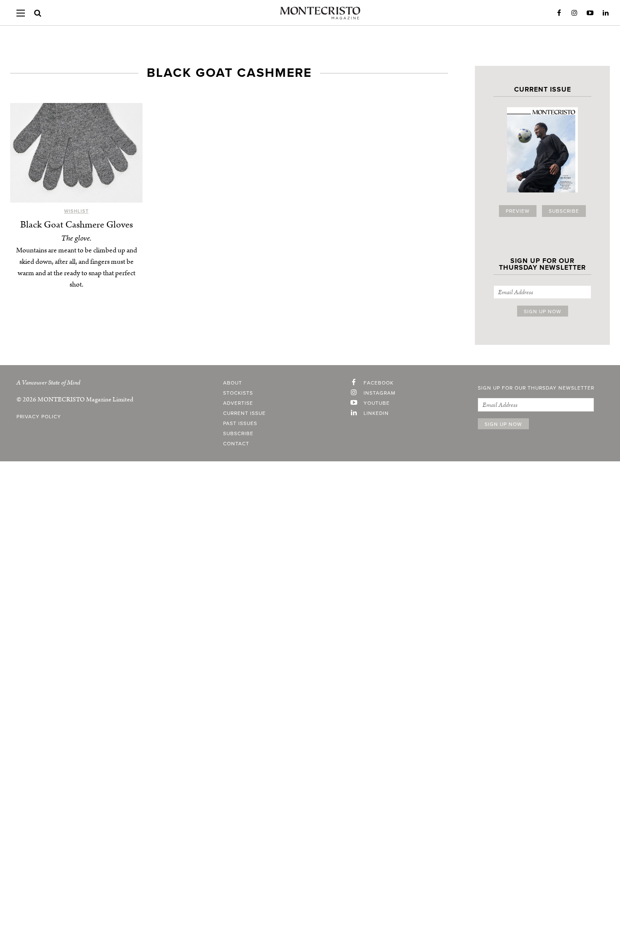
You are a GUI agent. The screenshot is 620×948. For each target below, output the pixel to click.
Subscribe (564, 211)
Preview (518, 211)
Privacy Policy (38, 417)
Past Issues (240, 423)
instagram (380, 393)
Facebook (559, 13)
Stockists (238, 393)
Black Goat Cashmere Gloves (76, 225)
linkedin (376, 413)
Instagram (574, 13)
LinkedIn (605, 13)
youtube (377, 403)
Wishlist (76, 211)
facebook (379, 383)
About (232, 383)
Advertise (238, 403)
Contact (236, 444)
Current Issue (244, 413)
